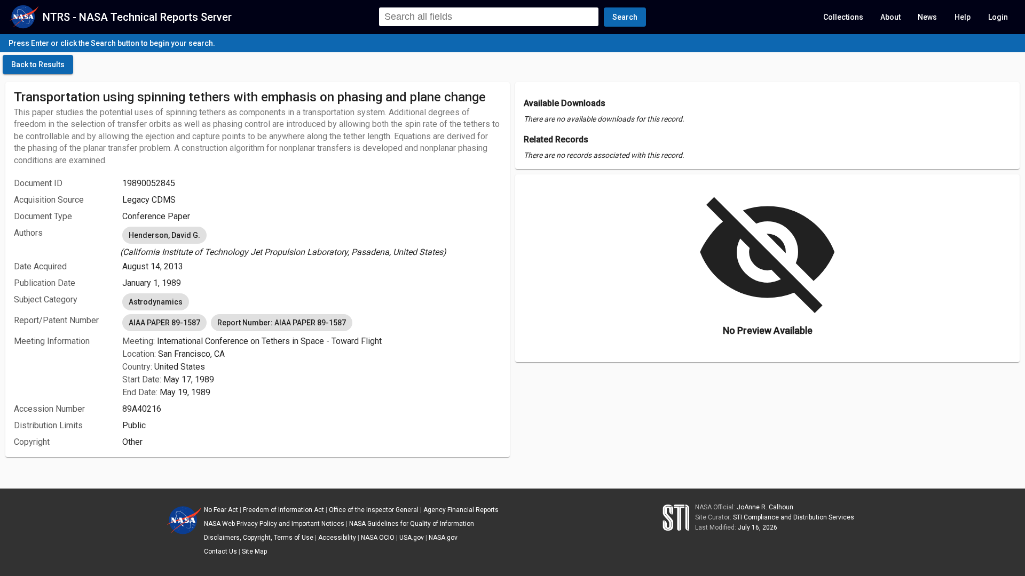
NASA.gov (443, 537)
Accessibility (337, 537)
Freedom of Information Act (283, 510)
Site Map (254, 551)
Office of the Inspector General (374, 510)
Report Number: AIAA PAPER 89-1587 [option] (281, 322)
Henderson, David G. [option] (164, 235)
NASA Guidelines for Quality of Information (411, 523)
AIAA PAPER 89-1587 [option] (164, 322)
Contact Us (220, 551)
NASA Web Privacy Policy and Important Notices (274, 523)
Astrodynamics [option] (156, 302)
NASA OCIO (378, 537)
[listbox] (311, 242)
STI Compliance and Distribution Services (793, 517)
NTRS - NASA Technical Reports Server (137, 17)
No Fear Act (221, 510)
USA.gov (411, 537)
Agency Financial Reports (461, 510)
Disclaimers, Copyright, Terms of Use (258, 537)
